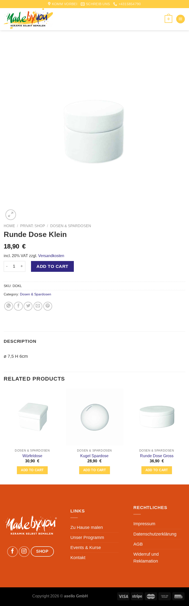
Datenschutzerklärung (154, 534)
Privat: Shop (32, 226)
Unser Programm (87, 537)
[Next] (185, 436)
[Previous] (4, 436)
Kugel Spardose (94, 456)
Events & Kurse (85, 547)
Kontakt (77, 557)
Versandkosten (51, 256)
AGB (138, 544)
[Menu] (180, 19)
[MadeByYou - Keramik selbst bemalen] (28, 19)
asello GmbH (76, 596)
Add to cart (52, 266)
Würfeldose (32, 456)
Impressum (144, 523)
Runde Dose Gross (156, 456)
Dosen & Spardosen (70, 226)
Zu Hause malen (86, 527)
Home (9, 226)
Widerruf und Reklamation (146, 558)
